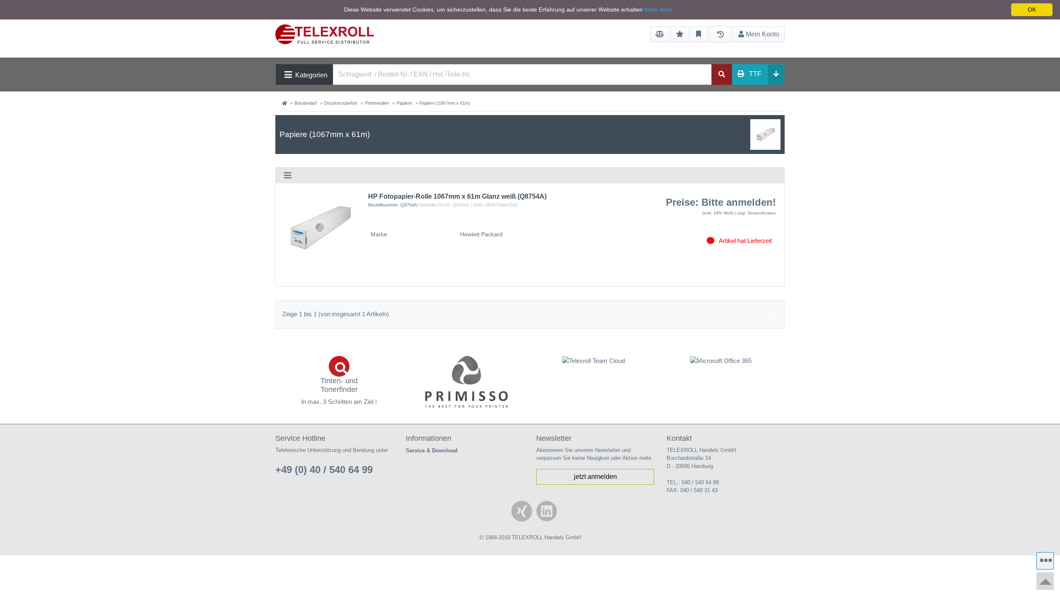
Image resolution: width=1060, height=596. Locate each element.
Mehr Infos (658, 9)
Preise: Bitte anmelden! (721, 202)
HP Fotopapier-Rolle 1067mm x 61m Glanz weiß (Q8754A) (457, 196)
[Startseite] (285, 103)
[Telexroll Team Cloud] (593, 365)
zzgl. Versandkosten (756, 213)
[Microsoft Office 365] (721, 360)
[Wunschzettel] (680, 34)
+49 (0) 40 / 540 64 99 (324, 469)
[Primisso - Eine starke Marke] (466, 382)
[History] (720, 34)
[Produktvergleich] (659, 34)
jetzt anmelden (595, 476)
